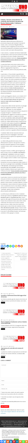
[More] (21, 246)
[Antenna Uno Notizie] (14, 11)
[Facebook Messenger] (13, 246)
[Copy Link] (16, 246)
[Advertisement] (14, 229)
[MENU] (26, 14)
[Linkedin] (7, 246)
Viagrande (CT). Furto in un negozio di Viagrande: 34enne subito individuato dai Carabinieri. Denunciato (21, 256)
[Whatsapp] (10, 246)
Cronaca (2, 248)
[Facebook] (2, 246)
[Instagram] (19, 246)
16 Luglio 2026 (5, 293)
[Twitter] (5, 246)
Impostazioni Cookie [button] (7, 439)
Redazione (12, 26)
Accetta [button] (16, 439)
